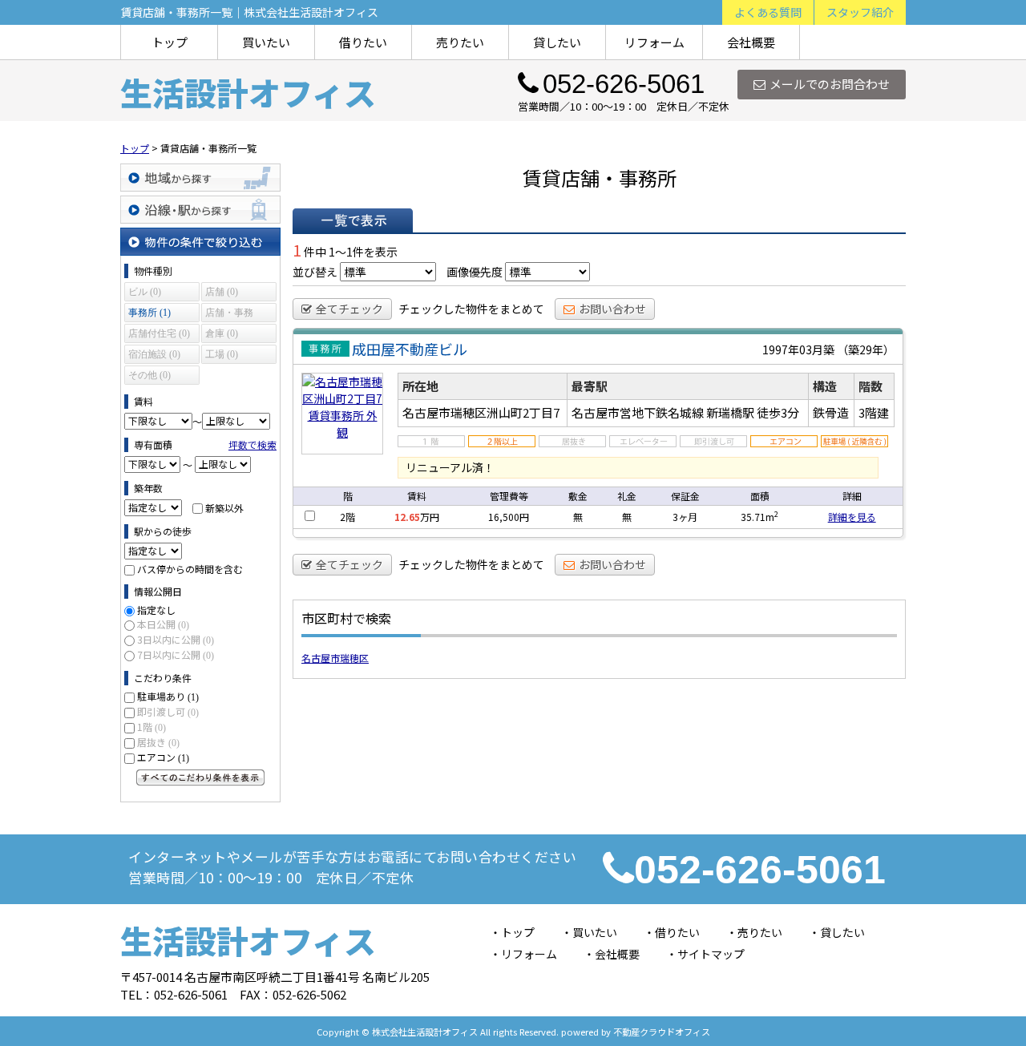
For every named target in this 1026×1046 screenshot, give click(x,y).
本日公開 (163, 624)
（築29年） (866, 349)
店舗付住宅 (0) (159, 333)
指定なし (156, 609)
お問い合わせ (612, 309)
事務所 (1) (149, 312)
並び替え (315, 272)
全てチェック (349, 309)
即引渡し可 (168, 711)
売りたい (460, 42)
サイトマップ (711, 954)
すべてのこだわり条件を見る (200, 777)
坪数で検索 (252, 444)
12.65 (407, 516)
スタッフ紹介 (860, 12)
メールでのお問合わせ (830, 83)
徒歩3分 (778, 412)
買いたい (266, 42)
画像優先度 (474, 272)
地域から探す (200, 178)
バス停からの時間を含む (190, 569)
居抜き (158, 742)
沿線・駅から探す (200, 210)
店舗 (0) (221, 291)
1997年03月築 (798, 349)
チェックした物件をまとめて (471, 309)
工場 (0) (221, 354)
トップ (169, 42)
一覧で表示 (353, 220)
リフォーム (654, 42)
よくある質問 (768, 12)
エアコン (163, 757)
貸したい (557, 42)
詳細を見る (852, 516)
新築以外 (224, 507)
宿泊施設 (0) (154, 354)
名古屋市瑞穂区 (335, 657)
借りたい (363, 42)
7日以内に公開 (175, 654)
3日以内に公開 (175, 639)
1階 (151, 726)
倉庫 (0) (221, 333)
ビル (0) (144, 291)
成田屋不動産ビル (409, 348)
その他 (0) (149, 375)
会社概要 (751, 42)
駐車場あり (168, 696)
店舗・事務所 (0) (229, 314)
